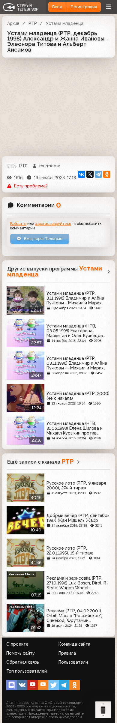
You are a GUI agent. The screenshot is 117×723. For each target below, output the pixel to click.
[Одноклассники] (106, 174)
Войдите (18, 223)
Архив (13, 23)
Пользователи (73, 662)
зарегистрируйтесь (53, 223)
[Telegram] (98, 174)
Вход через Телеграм (43, 238)
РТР (32, 23)
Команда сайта (74, 644)
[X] (90, 174)
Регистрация (84, 6)
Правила (67, 653)
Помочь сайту (20, 653)
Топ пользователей (26, 671)
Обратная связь (22, 662)
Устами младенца (64, 23)
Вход (57, 6)
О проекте (17, 644)
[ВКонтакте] (81, 174)
